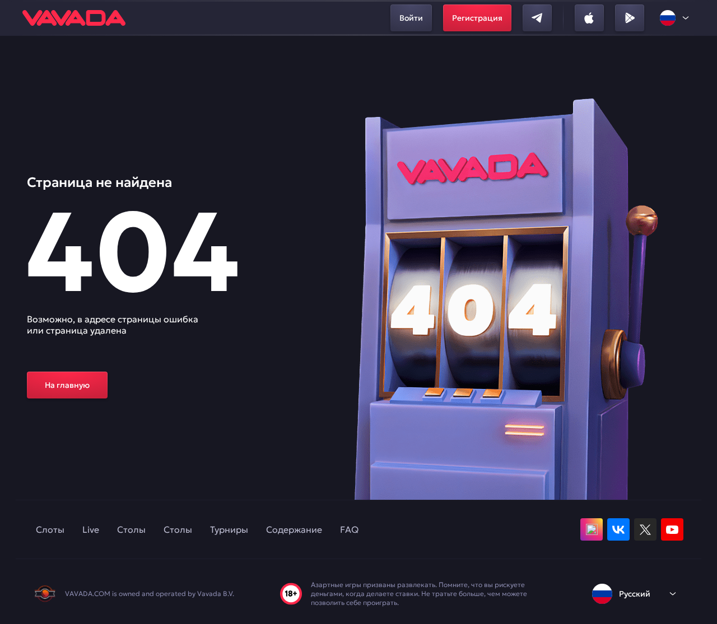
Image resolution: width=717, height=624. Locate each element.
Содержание (294, 529)
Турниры (229, 529)
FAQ (349, 529)
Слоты (50, 529)
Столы (131, 529)
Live (90, 529)
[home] (73, 18)
